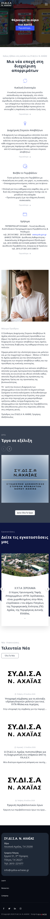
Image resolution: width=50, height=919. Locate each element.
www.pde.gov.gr (39, 234)
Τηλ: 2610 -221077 (13, 863)
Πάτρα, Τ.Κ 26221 (13, 859)
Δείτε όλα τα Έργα (25, 512)
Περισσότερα (23, 114)
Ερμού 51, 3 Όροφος (16, 856)
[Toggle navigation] (46, 4)
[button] (9, 448)
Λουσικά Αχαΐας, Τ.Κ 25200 (18, 846)
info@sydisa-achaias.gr (16, 870)
